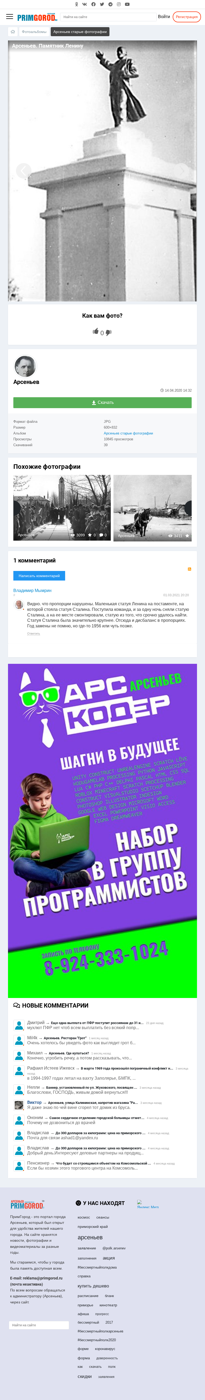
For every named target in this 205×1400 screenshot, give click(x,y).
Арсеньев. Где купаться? (69, 1053)
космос (84, 1217)
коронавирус (105, 1349)
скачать (95, 1367)
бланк (109, 1296)
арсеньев (90, 1237)
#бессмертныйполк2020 (97, 1340)
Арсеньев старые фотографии (128, 433)
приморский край (93, 1226)
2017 (109, 1322)
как (80, 1367)
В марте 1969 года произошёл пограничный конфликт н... (127, 1068)
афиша (83, 1314)
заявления (106, 1377)
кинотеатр (108, 1305)
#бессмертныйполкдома (97, 1267)
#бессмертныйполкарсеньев (100, 1331)
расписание (88, 1296)
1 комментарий (34, 560)
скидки (85, 1376)
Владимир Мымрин (32, 590)
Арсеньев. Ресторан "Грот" (65, 1038)
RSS (189, 569)
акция (109, 1258)
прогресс (102, 1314)
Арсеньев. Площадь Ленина (62, 507)
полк (112, 1367)
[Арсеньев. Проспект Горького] (21, 170)
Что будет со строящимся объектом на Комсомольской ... (103, 1163)
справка (84, 1276)
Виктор (34, 1102)
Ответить (33, 633)
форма (84, 1358)
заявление (87, 1248)
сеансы (102, 1217)
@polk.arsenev (114, 1248)
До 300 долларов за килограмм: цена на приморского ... (100, 1133)
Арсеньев (26, 382)
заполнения (87, 1258)
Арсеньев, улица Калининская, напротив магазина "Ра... (93, 1103)
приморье (85, 1305)
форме (83, 1349)
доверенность (107, 1358)
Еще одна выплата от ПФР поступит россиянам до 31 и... (97, 1023)
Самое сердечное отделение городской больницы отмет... (96, 1118)
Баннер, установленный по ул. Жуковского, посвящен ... (91, 1088)
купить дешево (93, 1286)
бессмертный (88, 1322)
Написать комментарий (39, 576)
